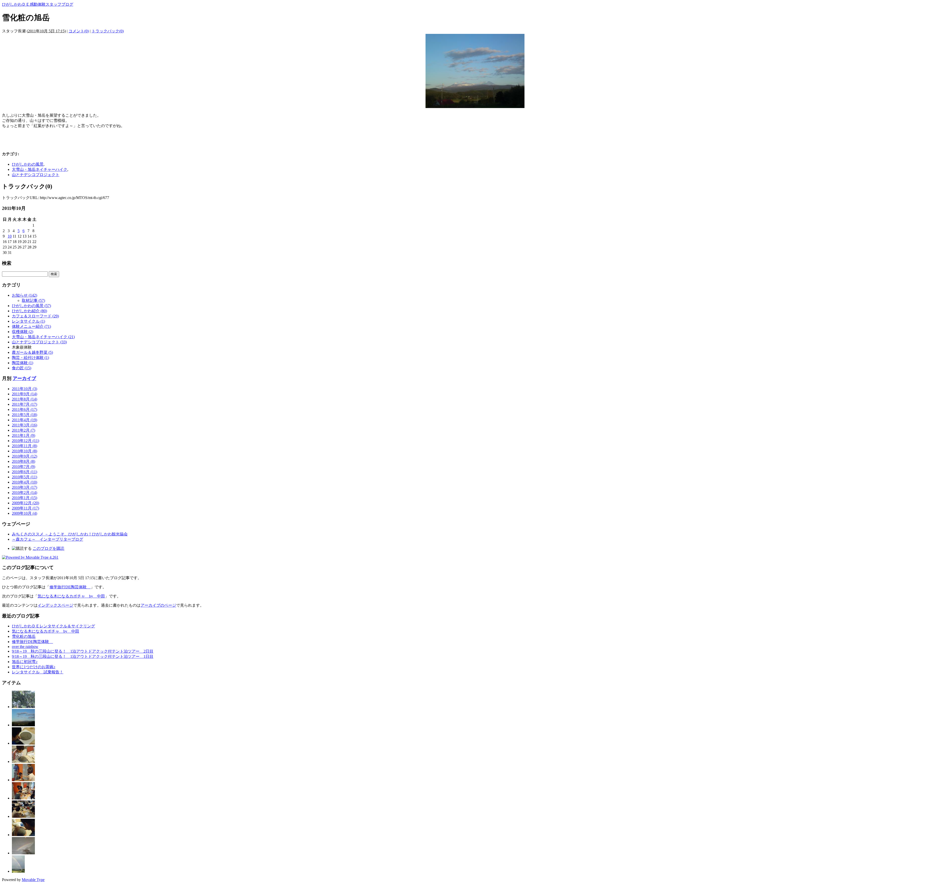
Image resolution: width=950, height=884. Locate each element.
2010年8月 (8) (23, 461)
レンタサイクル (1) (28, 321)
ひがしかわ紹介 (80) (29, 311)
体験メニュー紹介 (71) (31, 326)
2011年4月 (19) (24, 420)
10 (10, 236)
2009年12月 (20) (25, 503)
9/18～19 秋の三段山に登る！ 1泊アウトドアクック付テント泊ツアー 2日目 (82, 651)
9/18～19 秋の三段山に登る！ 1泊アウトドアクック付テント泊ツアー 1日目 (82, 656)
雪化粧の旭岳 (24, 636)
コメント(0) (79, 31)
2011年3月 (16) (24, 425)
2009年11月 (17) (25, 508)
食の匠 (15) (21, 368)
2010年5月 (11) (24, 477)
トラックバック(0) (108, 31)
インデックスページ (55, 605)
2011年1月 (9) (23, 435)
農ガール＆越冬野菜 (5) (32, 352)
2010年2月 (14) (24, 492)
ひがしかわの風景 (28, 164)
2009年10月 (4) (24, 513)
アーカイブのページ (158, 605)
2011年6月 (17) (24, 409)
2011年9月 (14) (24, 394)
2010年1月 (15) (24, 498)
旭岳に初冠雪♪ (25, 662)
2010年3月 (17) (24, 487)
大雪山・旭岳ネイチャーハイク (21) (43, 337)
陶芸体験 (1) (22, 363)
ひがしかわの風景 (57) (31, 306)
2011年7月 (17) (24, 404)
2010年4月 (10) (24, 482)
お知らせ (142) (24, 295)
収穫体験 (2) (22, 332)
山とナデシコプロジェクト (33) (39, 342)
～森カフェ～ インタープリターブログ (47, 539)
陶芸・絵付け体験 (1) (30, 357)
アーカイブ (24, 378)
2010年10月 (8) (24, 451)
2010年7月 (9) (23, 466)
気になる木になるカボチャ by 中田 (71, 596)
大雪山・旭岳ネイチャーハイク (39, 169)
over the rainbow (25, 646)
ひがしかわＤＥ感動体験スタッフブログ (37, 4)
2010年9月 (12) (24, 456)
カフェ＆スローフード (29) (35, 316)
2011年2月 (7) (23, 430)
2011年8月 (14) (24, 399)
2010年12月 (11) (25, 441)
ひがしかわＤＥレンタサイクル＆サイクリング (53, 626)
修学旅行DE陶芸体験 (70, 587)
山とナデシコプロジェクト (35, 175)
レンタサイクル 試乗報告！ (37, 672)
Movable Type (33, 880)
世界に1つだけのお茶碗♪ (33, 667)
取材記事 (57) (33, 300)
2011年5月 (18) (24, 415)
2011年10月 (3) (24, 389)
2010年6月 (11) (24, 472)
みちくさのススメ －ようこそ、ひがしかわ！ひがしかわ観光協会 (70, 534)
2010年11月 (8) (24, 446)
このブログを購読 (48, 548)
